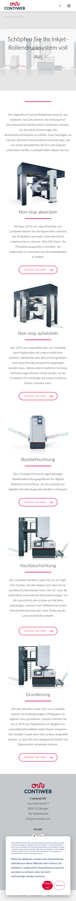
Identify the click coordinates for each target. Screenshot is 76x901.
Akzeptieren (47, 885)
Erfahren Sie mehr (35, 269)
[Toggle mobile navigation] (69, 5)
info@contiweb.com (38, 818)
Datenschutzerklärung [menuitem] (57, 895)
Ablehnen (59, 885)
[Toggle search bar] (60, 6)
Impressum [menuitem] (35, 895)
